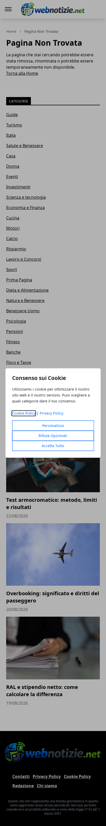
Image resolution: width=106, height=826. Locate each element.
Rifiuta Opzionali (53, 435)
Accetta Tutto (53, 445)
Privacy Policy (51, 413)
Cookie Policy (24, 413)
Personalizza (53, 425)
